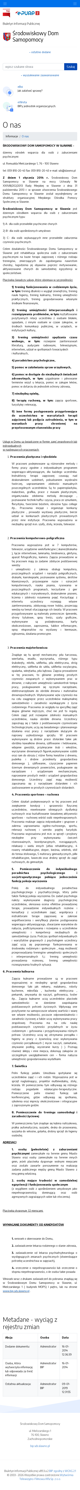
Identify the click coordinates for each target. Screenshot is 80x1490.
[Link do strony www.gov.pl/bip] (9, 13)
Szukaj (71, 67)
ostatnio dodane (41, 52)
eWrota (22, 102)
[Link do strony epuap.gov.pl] (27, 13)
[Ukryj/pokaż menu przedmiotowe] (5, 3)
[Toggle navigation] (75, 3)
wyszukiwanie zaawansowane (41, 75)
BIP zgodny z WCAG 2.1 (62, 1470)
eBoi (20, 86)
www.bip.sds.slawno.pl (16, 1291)
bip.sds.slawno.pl (40, 1446)
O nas (25, 136)
